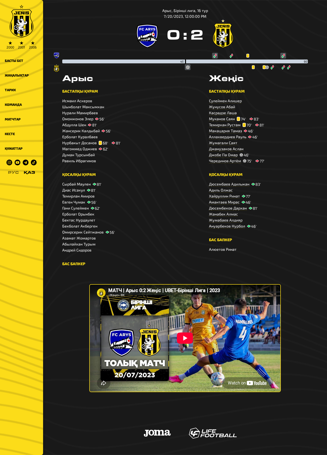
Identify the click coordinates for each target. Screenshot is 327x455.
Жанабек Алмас (223, 214)
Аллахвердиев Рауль (227, 136)
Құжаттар (14, 148)
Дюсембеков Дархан (228, 208)
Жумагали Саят (223, 142)
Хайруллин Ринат (224, 196)
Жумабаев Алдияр (225, 220)
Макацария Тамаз (225, 130)
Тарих (10, 90)
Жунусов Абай (222, 106)
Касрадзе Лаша (223, 112)
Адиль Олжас (221, 190)
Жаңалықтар (17, 75)
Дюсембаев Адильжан (229, 184)
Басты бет (14, 61)
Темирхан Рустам (225, 124)
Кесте (10, 134)
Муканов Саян (222, 118)
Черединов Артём (225, 160)
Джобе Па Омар (223, 154)
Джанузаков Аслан (226, 148)
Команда (13, 104)
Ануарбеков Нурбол (227, 226)
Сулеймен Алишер (225, 100)
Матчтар (13, 119)
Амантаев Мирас (224, 202)
